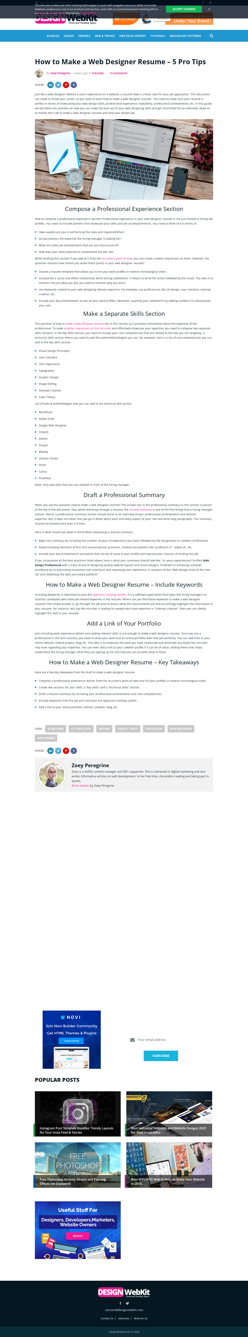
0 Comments (118, 73)
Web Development (132, 36)
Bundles (53, 36)
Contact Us (107, 1318)
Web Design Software (185, 36)
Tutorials (158, 36)
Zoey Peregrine (60, 73)
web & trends (105, 36)
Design (69, 36)
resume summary (140, 509)
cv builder (56, 729)
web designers (181, 729)
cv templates (81, 729)
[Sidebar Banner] (72, 1040)
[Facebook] (74, 85)
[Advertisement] (169, 1228)
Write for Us (140, 1318)
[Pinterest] (66, 85)
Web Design (154, 729)
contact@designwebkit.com (124, 1310)
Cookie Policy (88, 13)
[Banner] (163, 18)
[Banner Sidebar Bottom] (78, 1230)
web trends (46, 738)
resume (104, 729)
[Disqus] (124, 852)
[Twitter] (58, 85)
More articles (80, 785)
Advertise (123, 1318)
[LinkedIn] (50, 85)
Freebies (84, 36)
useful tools (128, 729)
